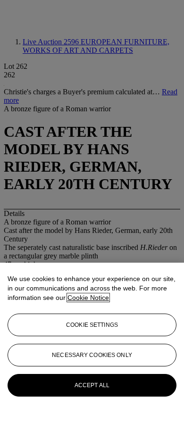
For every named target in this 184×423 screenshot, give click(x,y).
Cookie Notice (88, 297)
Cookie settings (92, 325)
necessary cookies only (92, 355)
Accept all (92, 385)
